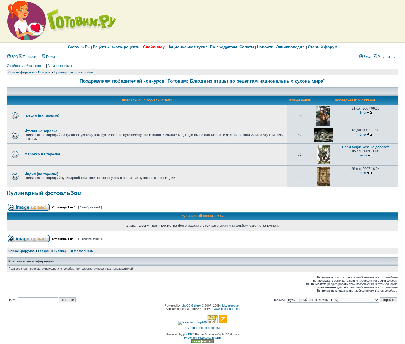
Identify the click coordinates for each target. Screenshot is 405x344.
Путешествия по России (202, 327)
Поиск (50, 57)
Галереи (29, 57)
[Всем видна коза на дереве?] (323, 163)
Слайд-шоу (154, 47)
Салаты (246, 47)
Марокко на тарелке (42, 154)
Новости (265, 47)
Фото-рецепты (126, 47)
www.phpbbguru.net (227, 308)
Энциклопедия (290, 47)
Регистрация (387, 57)
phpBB (187, 334)
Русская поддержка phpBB (202, 337)
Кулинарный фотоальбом (73, 72)
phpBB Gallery (191, 305)
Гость (362, 155)
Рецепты (101, 47)
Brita (362, 113)
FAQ (14, 57)
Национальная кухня (187, 47)
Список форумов (21, 72)
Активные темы (60, 66)
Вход (367, 57)
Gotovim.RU (79, 47)
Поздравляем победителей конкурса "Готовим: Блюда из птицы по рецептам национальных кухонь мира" (202, 80)
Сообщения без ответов (26, 66)
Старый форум (322, 47)
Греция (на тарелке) (42, 115)
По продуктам (223, 47)
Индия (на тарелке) (41, 174)
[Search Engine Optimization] (202, 342)
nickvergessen (230, 305)
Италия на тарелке (41, 131)
